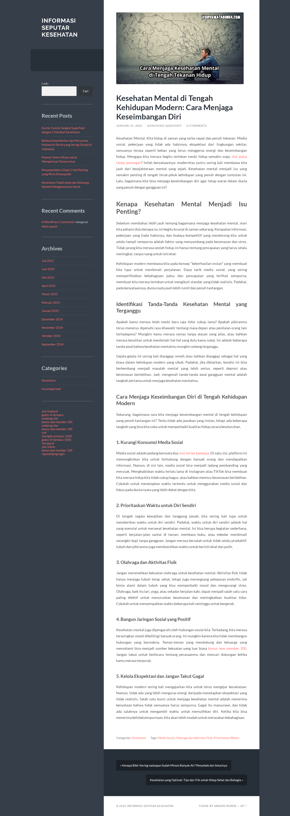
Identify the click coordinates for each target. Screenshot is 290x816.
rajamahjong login (53, 454)
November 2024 (52, 327)
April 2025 (49, 286)
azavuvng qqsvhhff (164, 125)
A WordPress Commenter (58, 222)
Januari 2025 (50, 311)
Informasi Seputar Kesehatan (60, 27)
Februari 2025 (51, 302)
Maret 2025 (50, 294)
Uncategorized (51, 389)
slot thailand (50, 411)
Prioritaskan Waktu (226, 738)
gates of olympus (53, 415)
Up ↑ (243, 806)
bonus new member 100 (57, 422)
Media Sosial (166, 738)
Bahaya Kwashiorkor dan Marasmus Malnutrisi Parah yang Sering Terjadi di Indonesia (67, 145)
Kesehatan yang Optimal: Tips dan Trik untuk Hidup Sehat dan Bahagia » (196, 780)
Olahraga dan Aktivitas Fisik (194, 738)
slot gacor (48, 443)
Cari (45, 83)
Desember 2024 (52, 319)
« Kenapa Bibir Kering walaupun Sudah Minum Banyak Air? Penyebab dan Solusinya (173, 765)
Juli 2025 (48, 260)
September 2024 (53, 344)
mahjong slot (50, 418)
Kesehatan (49, 380)
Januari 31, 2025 (129, 125)
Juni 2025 (48, 269)
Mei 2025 (48, 277)
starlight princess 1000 (57, 436)
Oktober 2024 (51, 336)
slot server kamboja (194, 453)
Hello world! (49, 226)
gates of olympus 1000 (56, 439)
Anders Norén (225, 806)
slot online (48, 446)
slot (44, 432)
